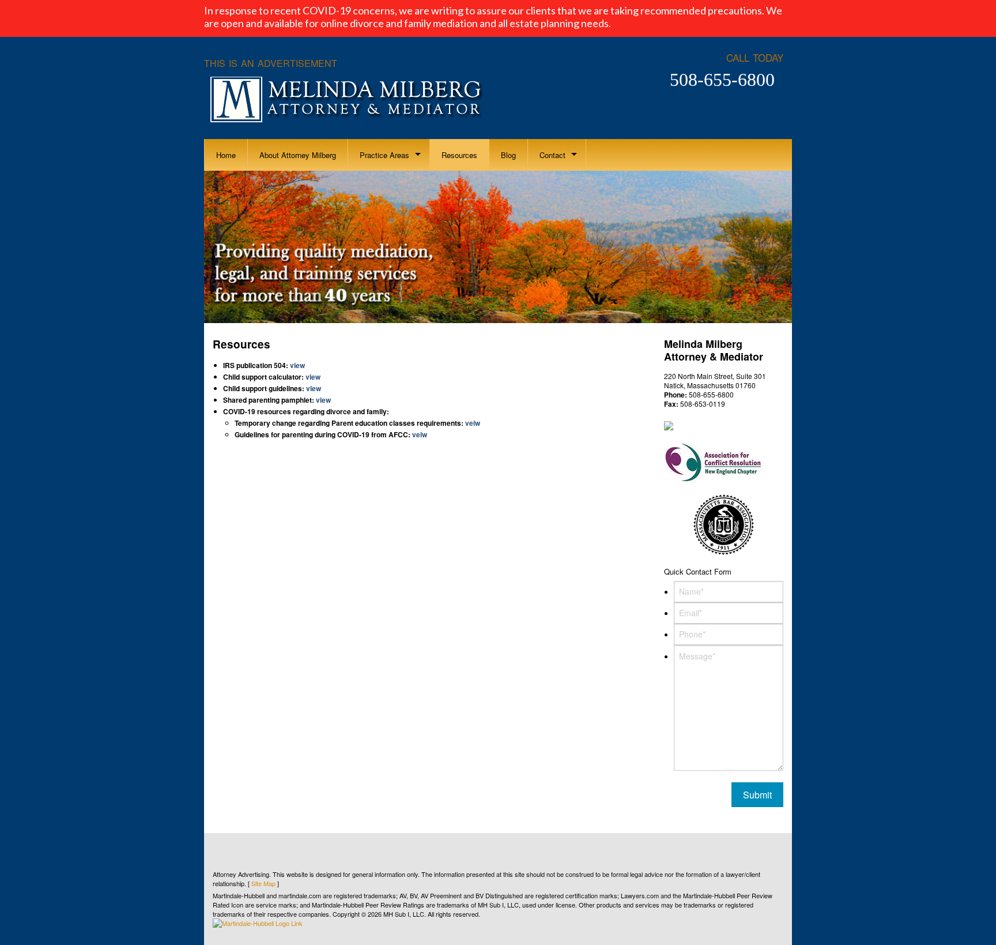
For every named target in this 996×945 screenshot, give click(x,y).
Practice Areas (384, 154)
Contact (552, 154)
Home (226, 154)
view (296, 365)
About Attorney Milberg (297, 154)
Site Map (263, 883)
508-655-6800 (722, 79)
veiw (472, 423)
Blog (508, 154)
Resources (459, 154)
